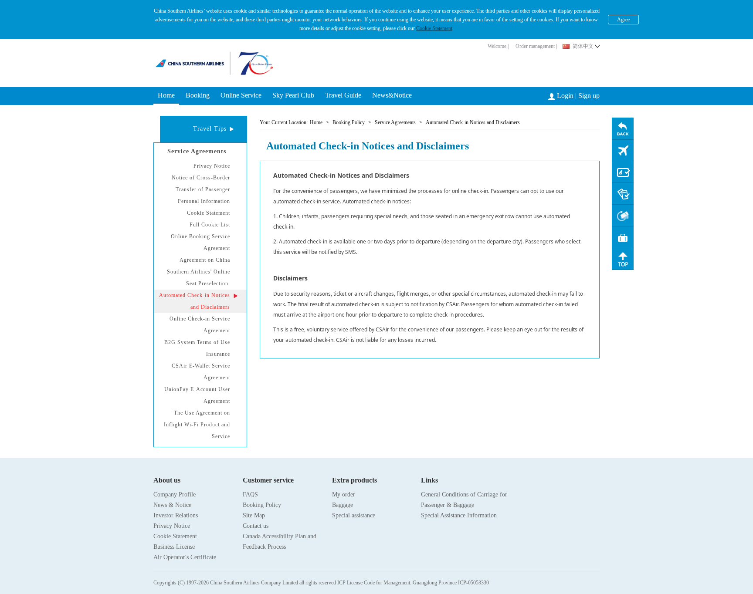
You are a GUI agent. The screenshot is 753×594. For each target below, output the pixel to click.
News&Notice (392, 95)
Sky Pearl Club (293, 95)
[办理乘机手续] (623, 172)
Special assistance (353, 515)
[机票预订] (623, 150)
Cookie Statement (434, 28)
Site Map (254, 515)
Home (166, 95)
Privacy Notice (171, 526)
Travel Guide (343, 95)
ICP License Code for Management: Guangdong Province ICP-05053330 (413, 583)
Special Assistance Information (459, 515)
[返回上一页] (623, 128)
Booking (198, 95)
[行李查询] (623, 237)
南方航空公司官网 (196, 59)
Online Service (240, 95)
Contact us (255, 526)
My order (343, 494)
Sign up (589, 95)
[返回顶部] (623, 259)
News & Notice (172, 505)
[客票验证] (623, 194)
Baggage (342, 505)
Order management (535, 46)
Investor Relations (175, 515)
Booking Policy (262, 505)
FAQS (250, 494)
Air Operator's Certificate (184, 557)
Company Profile (174, 494)
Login (565, 95)
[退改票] (623, 215)
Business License (174, 546)
